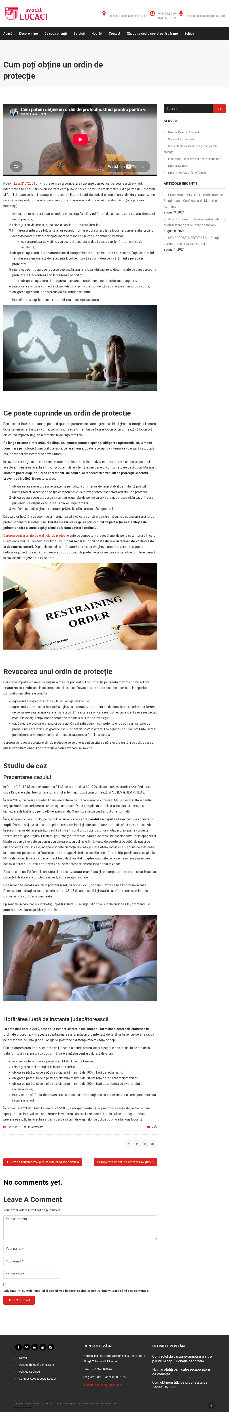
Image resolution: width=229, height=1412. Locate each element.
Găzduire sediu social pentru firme (152, 33)
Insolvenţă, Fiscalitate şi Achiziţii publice (194, 158)
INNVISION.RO (23, 1407)
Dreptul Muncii (177, 165)
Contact (114, 33)
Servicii (79, 33)
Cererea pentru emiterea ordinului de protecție (36, 535)
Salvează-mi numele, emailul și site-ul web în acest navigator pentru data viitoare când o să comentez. (76, 1290)
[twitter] (137, 1143)
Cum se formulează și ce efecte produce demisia (44, 1162)
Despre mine (28, 33)
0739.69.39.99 (167, 18)
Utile (154, 1126)
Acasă (8, 33)
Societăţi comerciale (181, 139)
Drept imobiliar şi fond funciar (187, 172)
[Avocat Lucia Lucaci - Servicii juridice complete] (26, 13)
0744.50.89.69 (167, 13)
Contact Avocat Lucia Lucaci (37, 1378)
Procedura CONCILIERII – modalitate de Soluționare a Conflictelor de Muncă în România (193, 200)
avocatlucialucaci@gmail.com (206, 15)
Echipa (189, 33)
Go (219, 108)
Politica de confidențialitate (36, 1364)
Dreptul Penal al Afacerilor (184, 132)
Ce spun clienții (56, 33)
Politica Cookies (29, 1371)
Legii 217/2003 (24, 183)
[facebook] (128, 1143)
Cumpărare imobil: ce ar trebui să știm (124, 1162)
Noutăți (96, 33)
